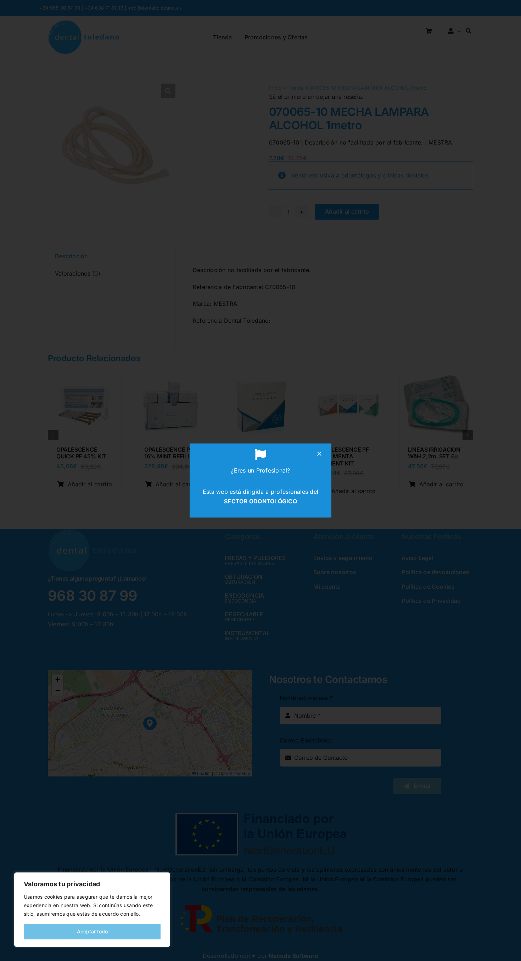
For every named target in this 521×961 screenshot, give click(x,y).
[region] (92, 909)
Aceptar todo (92, 931)
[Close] (319, 454)
